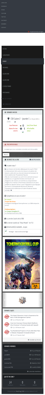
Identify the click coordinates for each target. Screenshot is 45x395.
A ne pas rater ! (36, 160)
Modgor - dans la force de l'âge (18, 232)
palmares (5, 67)
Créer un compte (6, 98)
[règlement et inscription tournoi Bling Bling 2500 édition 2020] (22, 264)
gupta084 (7, 359)
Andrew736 (7, 363)
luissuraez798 (8, 367)
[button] (5, 300)
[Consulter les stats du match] (15, 122)
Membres (3, 24)
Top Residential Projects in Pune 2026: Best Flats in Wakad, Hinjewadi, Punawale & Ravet (25, 332)
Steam (3, 10)
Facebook (4, 6)
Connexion (8, 104)
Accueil (5, 49)
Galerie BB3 (6, 74)
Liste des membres (35, 371)
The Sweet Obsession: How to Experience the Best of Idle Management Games (24, 316)
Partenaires (6, 92)
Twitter (3, 17)
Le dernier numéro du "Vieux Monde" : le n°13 (19, 223)
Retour (6, 155)
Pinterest (4, 20)
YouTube (3, 13)
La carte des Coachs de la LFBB (15, 219)
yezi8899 (7, 355)
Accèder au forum (35, 340)
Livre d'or (4, 2)
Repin (6, 351)
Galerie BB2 (6, 80)
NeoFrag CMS (20, 391)
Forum (4, 61)
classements (6, 55)
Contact (3, 27)
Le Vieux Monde (7, 86)
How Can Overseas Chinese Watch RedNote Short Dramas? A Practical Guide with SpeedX (24, 324)
